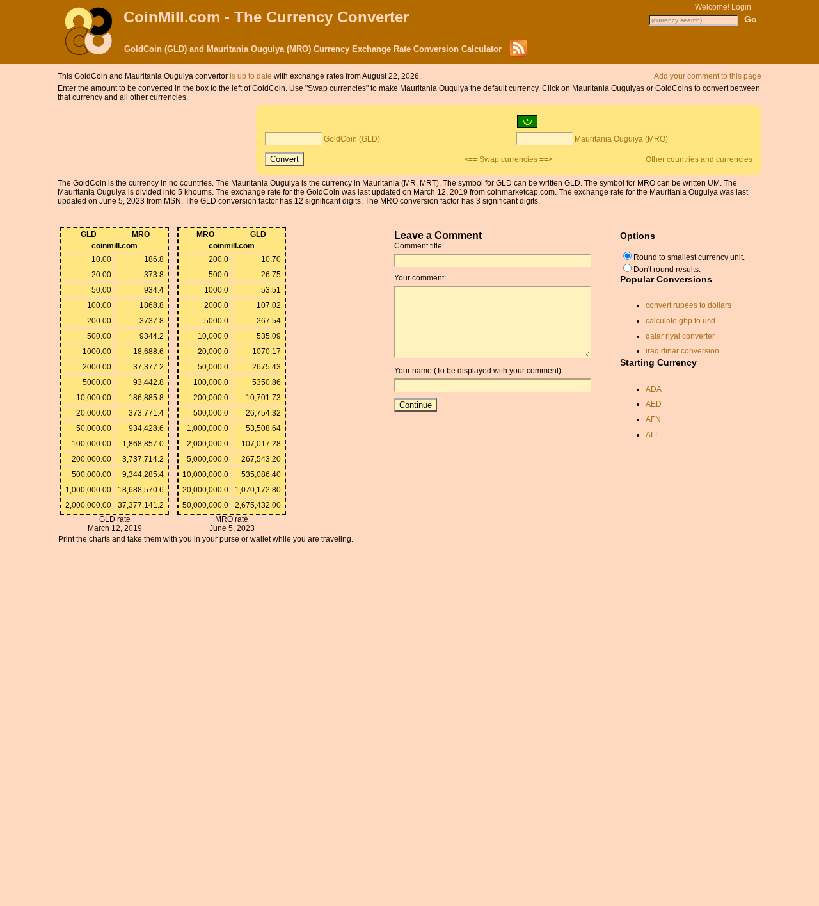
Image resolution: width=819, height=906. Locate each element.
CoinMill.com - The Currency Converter (266, 17)
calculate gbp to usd (680, 320)
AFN (653, 419)
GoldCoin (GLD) (352, 138)
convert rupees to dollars (688, 305)
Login (741, 7)
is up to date (251, 76)
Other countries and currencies (699, 159)
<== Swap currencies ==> (508, 159)
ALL (653, 434)
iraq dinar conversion (682, 350)
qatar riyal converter (680, 336)
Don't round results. (667, 269)
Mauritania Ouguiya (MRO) (621, 138)
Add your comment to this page (707, 76)
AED (654, 404)
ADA (654, 389)
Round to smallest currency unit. (689, 257)
